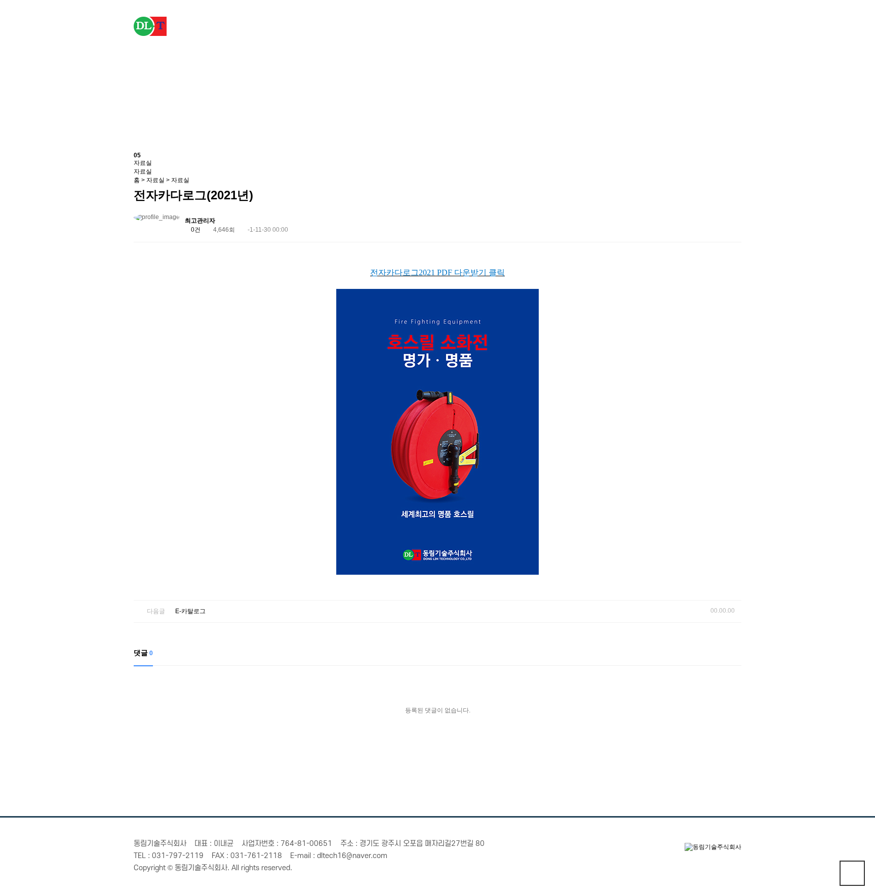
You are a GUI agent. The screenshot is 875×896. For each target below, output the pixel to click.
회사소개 (399, 25)
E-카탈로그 (190, 611)
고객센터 (703, 25)
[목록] (731, 222)
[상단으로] (852, 873)
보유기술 (551, 25)
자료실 (627, 25)
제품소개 (475, 25)
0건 (195, 229)
